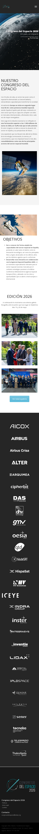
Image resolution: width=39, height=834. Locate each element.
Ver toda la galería (19, 399)
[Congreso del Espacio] (5, 6)
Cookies (4, 807)
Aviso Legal (5, 805)
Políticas (4, 803)
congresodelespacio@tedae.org (11, 815)
